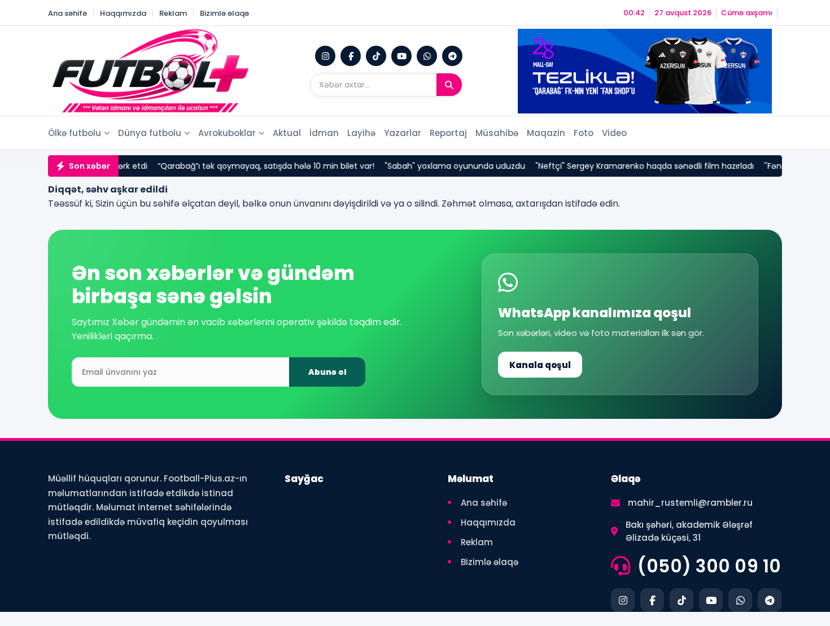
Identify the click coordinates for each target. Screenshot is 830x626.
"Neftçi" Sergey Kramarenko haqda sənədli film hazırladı (599, 166)
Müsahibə (496, 133)
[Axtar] (449, 84)
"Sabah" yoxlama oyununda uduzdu (409, 166)
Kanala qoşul (540, 365)
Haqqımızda (123, 13)
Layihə (361, 133)
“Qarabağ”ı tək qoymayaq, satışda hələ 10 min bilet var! (220, 166)
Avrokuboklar (227, 133)
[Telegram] (452, 56)
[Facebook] (350, 56)
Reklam (173, 13)
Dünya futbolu (149, 133)
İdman (324, 133)
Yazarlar (402, 133)
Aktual (287, 133)
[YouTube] (401, 56)
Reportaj (448, 133)
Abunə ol (327, 372)
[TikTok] (376, 56)
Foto (583, 133)
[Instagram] (325, 56)
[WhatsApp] (427, 56)
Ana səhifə (67, 13)
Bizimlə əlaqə (224, 13)
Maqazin (546, 133)
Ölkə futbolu (74, 133)
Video (614, 133)
